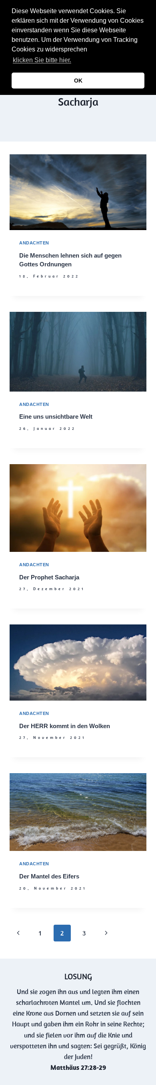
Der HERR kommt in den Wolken (64, 726)
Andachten (34, 242)
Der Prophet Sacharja (49, 577)
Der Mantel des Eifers (49, 876)
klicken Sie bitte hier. (42, 60)
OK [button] (78, 80)
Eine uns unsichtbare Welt (55, 416)
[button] (75, 61)
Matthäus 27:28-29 (78, 1067)
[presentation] (78, 192)
